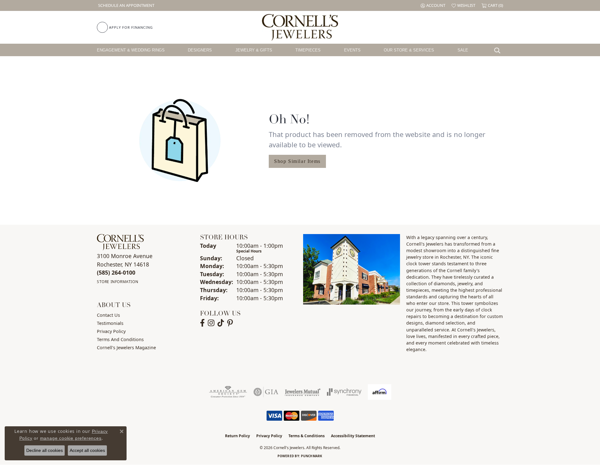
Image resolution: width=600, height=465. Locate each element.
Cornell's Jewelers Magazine (126, 347)
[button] (433, 5)
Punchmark (311, 456)
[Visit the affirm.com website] (379, 392)
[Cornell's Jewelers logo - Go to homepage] (300, 27)
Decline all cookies (44, 450)
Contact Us (108, 315)
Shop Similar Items (297, 161)
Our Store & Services (409, 50)
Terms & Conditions (306, 435)
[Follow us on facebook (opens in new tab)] (202, 323)
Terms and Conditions (120, 339)
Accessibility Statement (353, 435)
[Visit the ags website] (228, 392)
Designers (200, 50)
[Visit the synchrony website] (344, 392)
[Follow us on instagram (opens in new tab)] (211, 323)
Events (352, 50)
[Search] (498, 50)
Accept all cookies (87, 450)
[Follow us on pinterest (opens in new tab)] (230, 323)
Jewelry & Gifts (253, 50)
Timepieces (308, 50)
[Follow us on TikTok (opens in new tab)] (221, 323)
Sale (463, 50)
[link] (125, 5)
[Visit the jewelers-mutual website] (303, 392)
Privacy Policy (111, 331)
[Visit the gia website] (265, 392)
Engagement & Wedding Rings (131, 50)
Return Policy (237, 435)
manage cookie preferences (71, 438)
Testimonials (110, 323)
